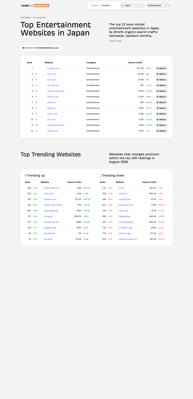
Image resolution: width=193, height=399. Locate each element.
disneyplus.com (126, 205)
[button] (32, 62)
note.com (51, 74)
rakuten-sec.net (51, 222)
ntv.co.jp (51, 119)
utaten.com (52, 131)
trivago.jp (48, 216)
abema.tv (51, 102)
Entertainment (93, 68)
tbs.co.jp (51, 79)
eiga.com (51, 108)
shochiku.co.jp (125, 228)
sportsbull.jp (49, 233)
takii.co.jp (123, 210)
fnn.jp (121, 188)
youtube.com (53, 68)
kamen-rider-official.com (54, 205)
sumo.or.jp (48, 193)
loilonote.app (125, 233)
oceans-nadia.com (55, 91)
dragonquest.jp (51, 210)
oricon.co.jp (52, 97)
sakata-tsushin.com (128, 239)
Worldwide (25, 17)
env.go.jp (48, 239)
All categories (39, 17)
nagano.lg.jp (124, 216)
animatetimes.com (55, 125)
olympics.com (50, 199)
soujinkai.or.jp (50, 228)
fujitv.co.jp (52, 114)
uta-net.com (53, 85)
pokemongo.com (52, 188)
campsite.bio (125, 199)
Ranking (95, 5)
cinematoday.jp (126, 222)
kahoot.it (123, 193)
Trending (105, 5)
